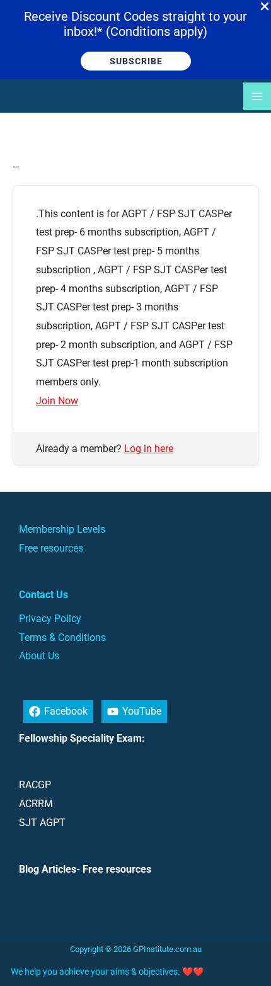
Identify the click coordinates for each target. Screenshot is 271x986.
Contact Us (43, 595)
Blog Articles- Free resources (85, 869)
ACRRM (36, 804)
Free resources (51, 548)
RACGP (35, 785)
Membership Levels (62, 529)
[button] (136, 61)
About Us (39, 656)
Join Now (57, 401)
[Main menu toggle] (257, 96)
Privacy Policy (50, 619)
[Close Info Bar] (264, 7)
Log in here (148, 449)
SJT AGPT (42, 823)
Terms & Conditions (62, 637)
